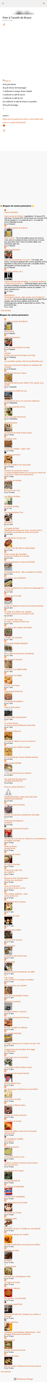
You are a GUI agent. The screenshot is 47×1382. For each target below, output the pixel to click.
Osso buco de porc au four (15, 888)
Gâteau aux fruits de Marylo (15, 1115)
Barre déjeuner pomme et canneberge (19, 653)
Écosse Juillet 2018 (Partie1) (15, 717)
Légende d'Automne (12, 250)
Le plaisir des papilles (12, 930)
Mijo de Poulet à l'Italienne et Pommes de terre (22, 1366)
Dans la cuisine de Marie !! (14, 787)
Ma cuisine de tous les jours (15, 779)
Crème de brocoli (11, 896)
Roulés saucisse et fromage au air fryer (19, 355)
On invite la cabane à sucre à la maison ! (20, 741)
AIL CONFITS (9, 872)
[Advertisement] (23, 52)
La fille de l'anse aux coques (15, 373)
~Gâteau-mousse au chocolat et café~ (19, 614)
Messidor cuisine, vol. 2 (13, 271)
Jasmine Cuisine (10, 423)
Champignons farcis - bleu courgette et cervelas (23, 572)
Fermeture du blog (11, 506)
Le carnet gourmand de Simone (16, 1017)
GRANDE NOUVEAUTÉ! (13, 781)
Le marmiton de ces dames (15, 902)
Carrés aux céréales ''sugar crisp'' (17, 449)
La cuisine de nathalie (12, 480)
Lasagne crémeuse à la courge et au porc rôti (22, 1043)
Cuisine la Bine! (10, 1266)
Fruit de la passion (11, 1147)
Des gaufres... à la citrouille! (15, 1298)
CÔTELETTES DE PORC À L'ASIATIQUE (19, 548)
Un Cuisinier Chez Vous (13, 620)
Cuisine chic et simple (12, 596)
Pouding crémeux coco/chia (15, 1012)
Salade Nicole (9, 848)
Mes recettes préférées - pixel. (16, 894)
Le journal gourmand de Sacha (16, 829)
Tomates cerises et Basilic (14, 805)
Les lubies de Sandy (12, 1282)
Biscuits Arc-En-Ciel (12, 490)
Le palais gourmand (12, 455)
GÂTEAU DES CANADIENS (14, 1197)
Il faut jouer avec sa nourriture (16, 1057)
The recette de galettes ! (13, 701)
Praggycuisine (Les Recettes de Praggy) (19, 1049)
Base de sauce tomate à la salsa (17, 260)
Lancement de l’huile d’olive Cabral (18, 433)
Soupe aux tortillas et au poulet (16, 556)
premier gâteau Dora (12, 1083)
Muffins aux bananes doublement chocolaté (21, 815)
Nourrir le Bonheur (11, 1356)
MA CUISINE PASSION (12, 1033)
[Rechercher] (44, 3)
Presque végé (9, 962)
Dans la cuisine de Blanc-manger (17, 747)
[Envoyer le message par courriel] (4, 126)
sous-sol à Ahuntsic (12, 886)
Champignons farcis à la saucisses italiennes (22, 401)
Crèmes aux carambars (13, 880)
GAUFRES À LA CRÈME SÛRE (15, 669)
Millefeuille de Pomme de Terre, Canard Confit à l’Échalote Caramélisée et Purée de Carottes (23, 531)
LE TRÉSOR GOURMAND (14, 1187)
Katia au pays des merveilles (15, 554)
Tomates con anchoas (13, 637)
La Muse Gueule (10, 1219)
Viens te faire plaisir (12, 707)
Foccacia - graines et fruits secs (16, 622)
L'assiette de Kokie (11, 1250)
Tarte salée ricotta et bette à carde (18, 1067)
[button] (4, 24)
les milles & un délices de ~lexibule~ (18, 612)
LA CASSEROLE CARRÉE (13, 1139)
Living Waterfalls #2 (12, 1181)
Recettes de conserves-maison (16, 471)
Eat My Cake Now (11, 1322)
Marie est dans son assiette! (15, 986)
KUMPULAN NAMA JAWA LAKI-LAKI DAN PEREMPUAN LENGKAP (20, 798)
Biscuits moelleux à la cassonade (17, 465)
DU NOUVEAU (10, 1051)
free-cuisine (9, 978)
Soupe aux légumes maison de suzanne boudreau (23, 606)
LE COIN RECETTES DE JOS (15, 538)
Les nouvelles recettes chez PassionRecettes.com (23, 361)
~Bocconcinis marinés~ (13, 940)
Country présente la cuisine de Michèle (19, 562)
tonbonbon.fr (9, 295)
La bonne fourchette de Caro (15, 391)
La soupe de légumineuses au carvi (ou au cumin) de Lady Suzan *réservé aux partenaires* (24, 473)
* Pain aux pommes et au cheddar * (18, 773)
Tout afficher (6, 310)
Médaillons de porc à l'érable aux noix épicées (22, 1229)
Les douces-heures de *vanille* (16, 1234)
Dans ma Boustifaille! (12, 763)
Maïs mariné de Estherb (13, 216)
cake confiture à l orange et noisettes (19, 980)
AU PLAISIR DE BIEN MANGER (16, 643)
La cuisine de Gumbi (12, 854)
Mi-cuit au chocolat (12, 864)
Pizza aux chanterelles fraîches (16, 996)
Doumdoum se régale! (13, 675)
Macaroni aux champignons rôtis (17, 1276)
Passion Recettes (11, 212)
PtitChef (7, 353)
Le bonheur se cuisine (12, 1121)
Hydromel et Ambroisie (13, 691)
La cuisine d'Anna (11, 723)
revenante (8, 823)
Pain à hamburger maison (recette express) (21, 757)
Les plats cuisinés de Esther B (16, 228)
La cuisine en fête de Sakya (14, 1105)
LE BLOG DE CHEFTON (13, 870)
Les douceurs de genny (13, 659)
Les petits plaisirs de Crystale (15, 1203)
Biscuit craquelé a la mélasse (15, 1027)
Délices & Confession (12, 731)
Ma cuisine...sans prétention (15, 578)
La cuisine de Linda (11, 916)
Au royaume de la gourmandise (16, 1073)
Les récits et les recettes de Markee (18, 627)
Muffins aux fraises (12, 685)
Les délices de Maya (12, 496)
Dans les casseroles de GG (14, 407)
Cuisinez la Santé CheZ (13, 1304)
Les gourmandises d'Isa (13, 512)
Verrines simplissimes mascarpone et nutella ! (22, 1245)
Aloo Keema (9, 1141)
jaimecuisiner (9, 1340)
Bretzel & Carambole (12, 1001)
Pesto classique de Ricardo (15, 417)
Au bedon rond (10, 439)
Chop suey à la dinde (12, 1099)
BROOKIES (8, 522)
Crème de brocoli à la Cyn (14, 1157)
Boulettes (8, 1260)
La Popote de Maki (11, 528)
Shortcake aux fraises (12, 1213)
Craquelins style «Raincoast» (15, 956)
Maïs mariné (9, 238)
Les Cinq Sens (9, 946)
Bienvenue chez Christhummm (16, 878)
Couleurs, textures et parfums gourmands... (21, 1163)
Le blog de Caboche (12, 1288)
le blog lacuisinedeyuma (13, 821)
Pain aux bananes (11, 1165)
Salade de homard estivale (14, 1350)
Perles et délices (10, 846)
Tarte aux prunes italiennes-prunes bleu (19, 725)
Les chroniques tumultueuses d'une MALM (21, 1089)
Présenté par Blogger (24, 1379)
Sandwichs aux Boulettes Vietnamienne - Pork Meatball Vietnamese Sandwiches (22, 1333)
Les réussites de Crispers (14, 1171)
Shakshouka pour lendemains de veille (19, 972)
